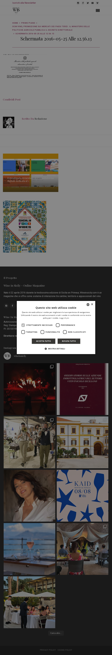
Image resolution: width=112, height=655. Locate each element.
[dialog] (56, 327)
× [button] (92, 304)
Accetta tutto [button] (43, 341)
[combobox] (87, 304)
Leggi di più (64, 318)
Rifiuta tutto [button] (69, 341)
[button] (56, 348)
